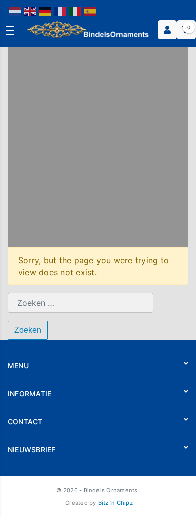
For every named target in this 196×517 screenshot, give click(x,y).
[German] (45, 10)
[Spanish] (90, 10)
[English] (30, 10)
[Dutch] (15, 10)
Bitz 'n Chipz (115, 502)
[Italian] (75, 10)
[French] (60, 10)
